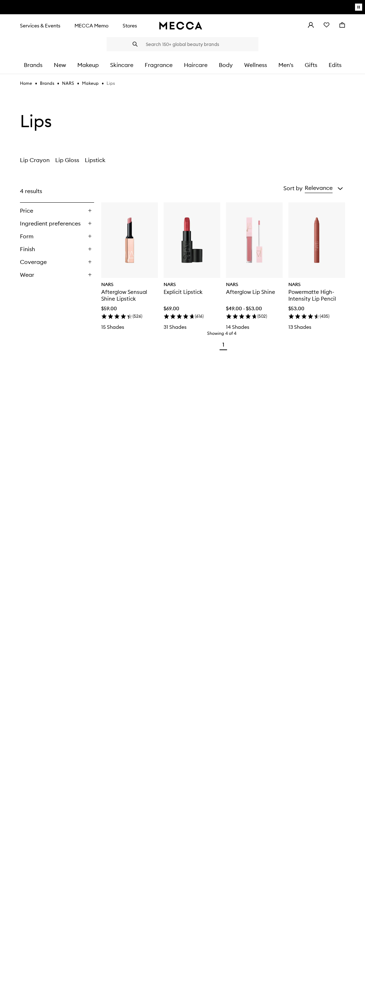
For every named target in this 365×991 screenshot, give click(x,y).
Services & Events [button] (40, 25)
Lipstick (95, 160)
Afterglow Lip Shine (250, 292)
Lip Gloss (67, 160)
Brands (47, 83)
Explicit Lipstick (183, 292)
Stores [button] (130, 25)
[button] (324, 188)
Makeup (90, 83)
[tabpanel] (182, 267)
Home (26, 83)
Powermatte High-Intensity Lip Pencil (312, 295)
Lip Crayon (35, 160)
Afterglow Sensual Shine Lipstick (124, 295)
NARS (68, 83)
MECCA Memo (91, 25)
